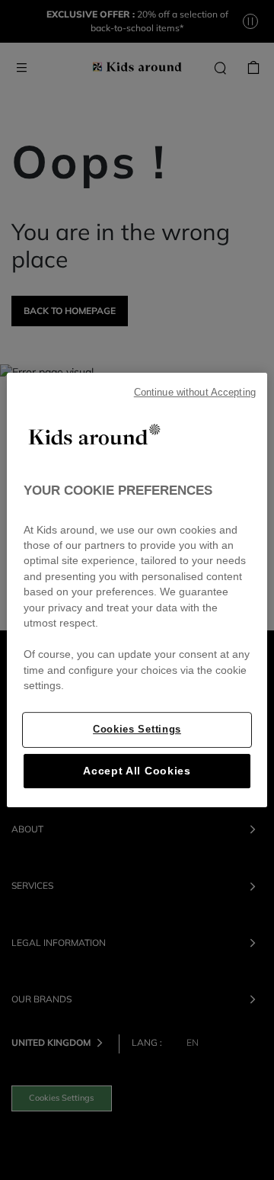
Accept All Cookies (136, 771)
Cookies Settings (137, 729)
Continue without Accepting (195, 392)
